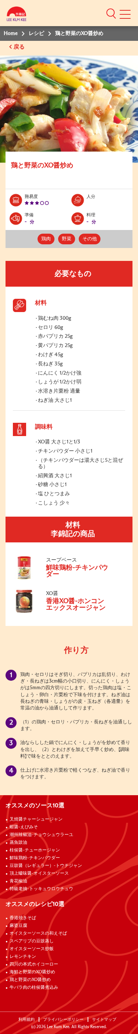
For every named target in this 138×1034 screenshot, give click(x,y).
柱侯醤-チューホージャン (35, 850)
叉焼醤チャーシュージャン (36, 819)
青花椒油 (18, 881)
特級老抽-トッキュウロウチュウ (41, 889)
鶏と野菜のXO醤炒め (30, 980)
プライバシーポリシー (63, 1019)
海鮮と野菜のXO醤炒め (32, 972)
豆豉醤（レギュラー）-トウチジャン (46, 866)
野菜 (66, 239)
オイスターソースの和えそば (38, 933)
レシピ (36, 33)
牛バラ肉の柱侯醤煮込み (34, 987)
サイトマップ (104, 1019)
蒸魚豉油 (18, 842)
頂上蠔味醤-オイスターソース (39, 873)
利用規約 (26, 1019)
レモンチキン (23, 957)
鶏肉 (46, 239)
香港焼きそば (23, 918)
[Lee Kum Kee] (16, 15)
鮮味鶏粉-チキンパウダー (35, 858)
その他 (89, 239)
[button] (111, 13)
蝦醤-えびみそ (24, 827)
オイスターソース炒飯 (32, 949)
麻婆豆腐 (18, 926)
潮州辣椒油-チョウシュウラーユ (41, 835)
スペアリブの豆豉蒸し (32, 941)
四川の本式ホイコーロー (34, 964)
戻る (20, 47)
